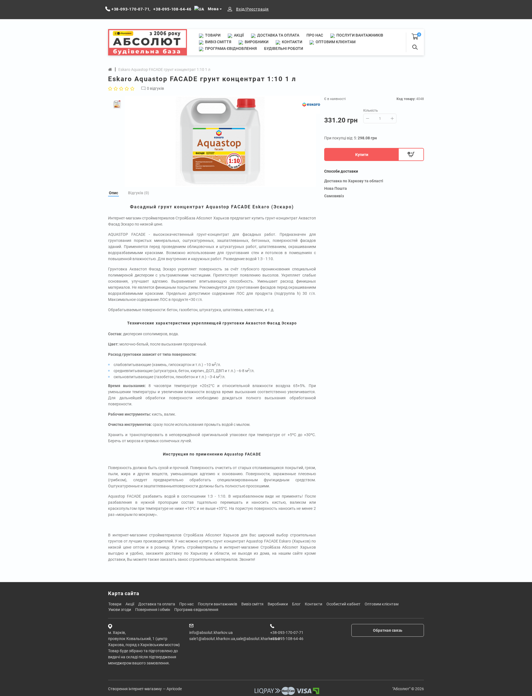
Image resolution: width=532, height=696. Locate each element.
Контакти (291, 42)
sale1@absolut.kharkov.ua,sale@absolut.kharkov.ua (234, 638)
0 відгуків (155, 88)
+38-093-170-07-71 (286, 632)
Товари (212, 35)
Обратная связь (387, 630)
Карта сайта (123, 593)
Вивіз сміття (217, 42)
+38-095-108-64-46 (286, 638)
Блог (296, 604)
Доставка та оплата (277, 35)
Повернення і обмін (152, 609)
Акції (238, 35)
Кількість (370, 110)
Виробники (256, 42)
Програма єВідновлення (230, 48)
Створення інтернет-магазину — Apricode (145, 689)
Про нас (314, 35)
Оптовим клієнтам (335, 42)
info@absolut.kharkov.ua (211, 632)
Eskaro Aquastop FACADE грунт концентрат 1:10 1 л (164, 69)
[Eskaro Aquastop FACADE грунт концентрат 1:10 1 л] (220, 141)
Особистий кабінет (343, 604)
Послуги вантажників (359, 35)
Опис (113, 193)
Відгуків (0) (138, 193)
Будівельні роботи (283, 48)
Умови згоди (119, 609)
